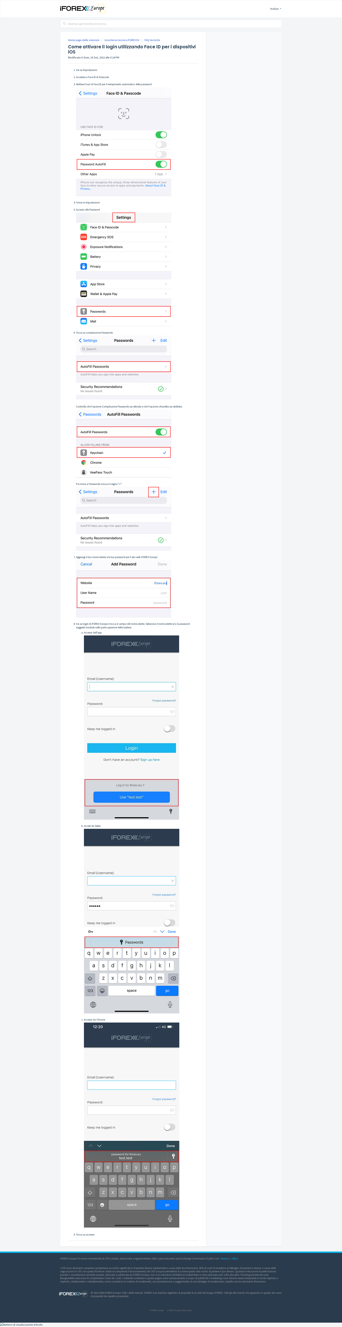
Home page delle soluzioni (84, 40)
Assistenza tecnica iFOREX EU (121, 40)
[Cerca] (65, 24)
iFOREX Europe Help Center (179, 1310)
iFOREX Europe (157, 1310)
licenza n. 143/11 (229, 1258)
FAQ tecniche (152, 40)
